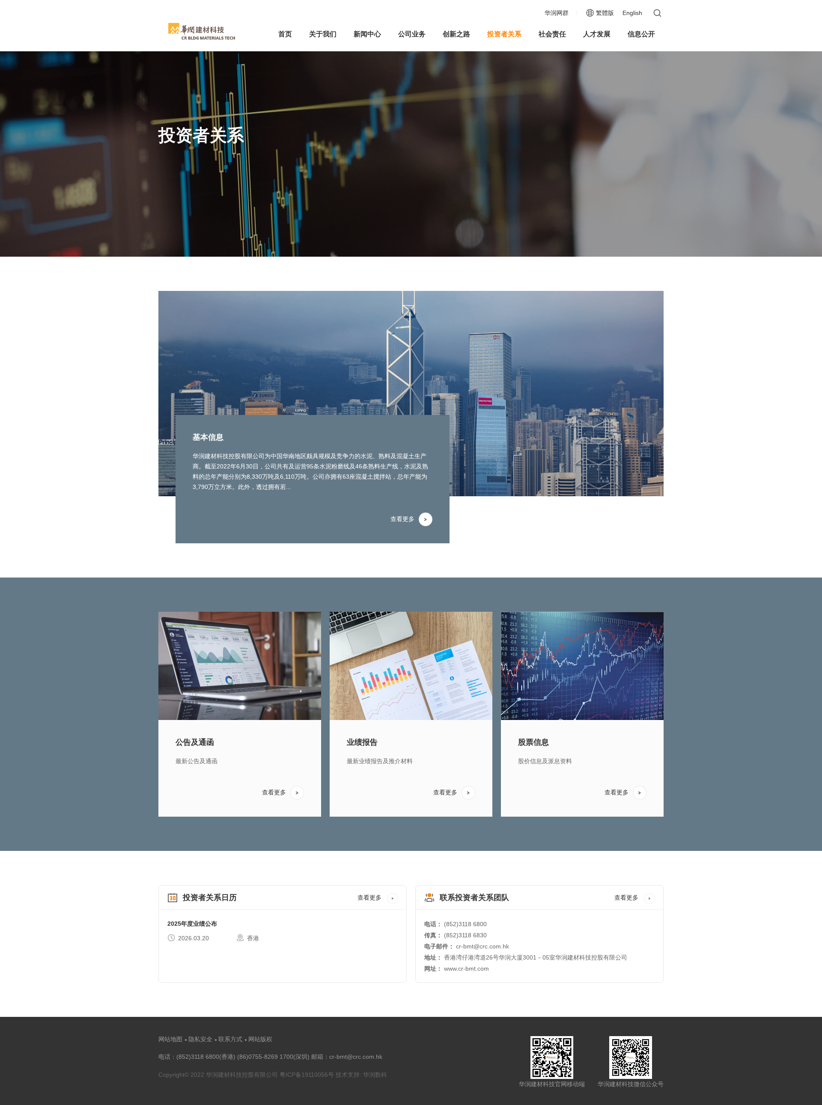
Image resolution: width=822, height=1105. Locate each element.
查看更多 (402, 518)
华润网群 (557, 12)
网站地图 (170, 1039)
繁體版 (605, 12)
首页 (285, 34)
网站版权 (260, 1039)
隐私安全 (200, 1039)
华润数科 (375, 1074)
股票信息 (533, 742)
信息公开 (641, 34)
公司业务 (412, 34)
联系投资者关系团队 (474, 897)
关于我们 (323, 34)
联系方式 (230, 1039)
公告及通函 (195, 742)
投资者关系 (504, 34)
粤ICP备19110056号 (308, 1074)
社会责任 (552, 34)
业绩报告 (362, 742)
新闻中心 (367, 34)
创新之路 (456, 34)
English (632, 12)
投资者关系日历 (210, 897)
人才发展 (597, 34)
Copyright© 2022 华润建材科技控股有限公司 (218, 1074)
